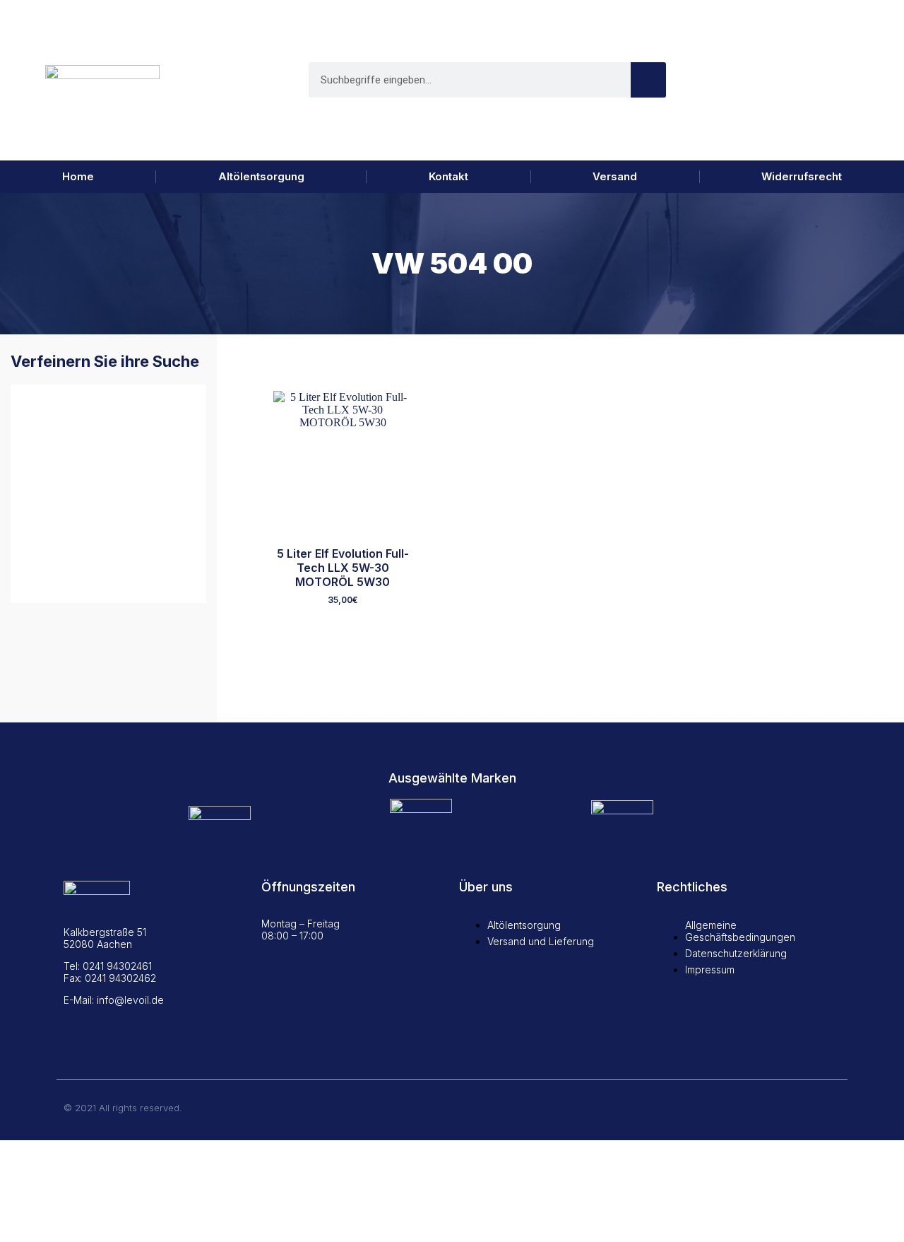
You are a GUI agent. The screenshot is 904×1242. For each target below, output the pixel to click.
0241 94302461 (117, 966)
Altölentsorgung (261, 176)
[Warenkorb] (836, 80)
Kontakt (448, 176)
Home (78, 176)
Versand (615, 176)
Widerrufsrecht (801, 176)
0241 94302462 (120, 978)
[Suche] (648, 80)
